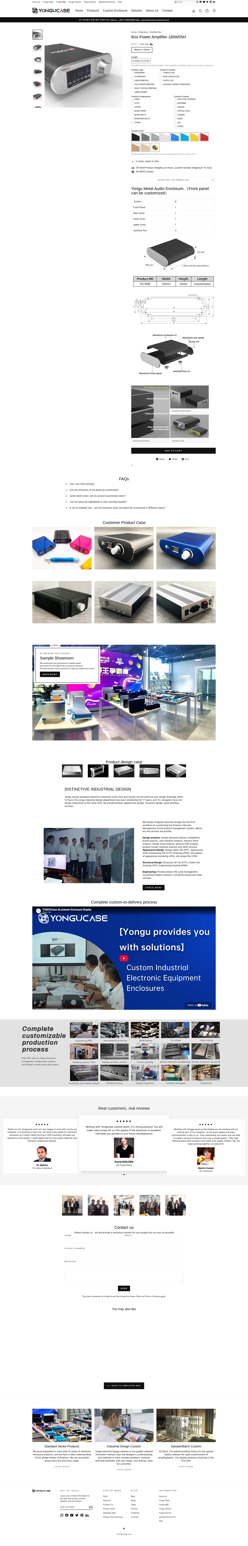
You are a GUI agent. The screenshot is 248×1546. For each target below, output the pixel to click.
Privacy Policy (135, 1296)
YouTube (134, 1517)
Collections (143, 32)
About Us (152, 10)
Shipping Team (109, 1513)
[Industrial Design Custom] (124, 1425)
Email (129, 1235)
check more (153, 888)
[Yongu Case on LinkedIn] (86, 1515)
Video (133, 1504)
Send (124, 1288)
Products (93, 10)
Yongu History (90, 2)
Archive (134, 1509)
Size (140, 44)
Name (68, 1235)
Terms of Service (152, 1296)
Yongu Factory (74, 2)
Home (79, 10)
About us (36, 2)
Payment (107, 1500)
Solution (136, 10)
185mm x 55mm (142, 49)
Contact (167, 10)
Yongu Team (48, 2)
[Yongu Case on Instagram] (61, 1515)
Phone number (75, 1248)
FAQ (120, 2)
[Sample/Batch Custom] (186, 1425)
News (133, 1500)
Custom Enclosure (115, 10)
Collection (135, 1513)
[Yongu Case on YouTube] (71, 1515)
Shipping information (173, 180)
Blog (133, 1496)
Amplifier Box (155, 32)
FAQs (105, 1496)
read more (50, 674)
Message (71, 1261)
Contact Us (108, 1504)
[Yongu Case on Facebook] (66, 1515)
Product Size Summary (113, 1517)
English (180, 2)
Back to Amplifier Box (126, 1386)
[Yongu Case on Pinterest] (81, 1515)
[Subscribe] (90, 1507)
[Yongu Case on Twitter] (76, 1515)
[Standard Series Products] (62, 1425)
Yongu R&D (61, 2)
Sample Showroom (107, 2)
